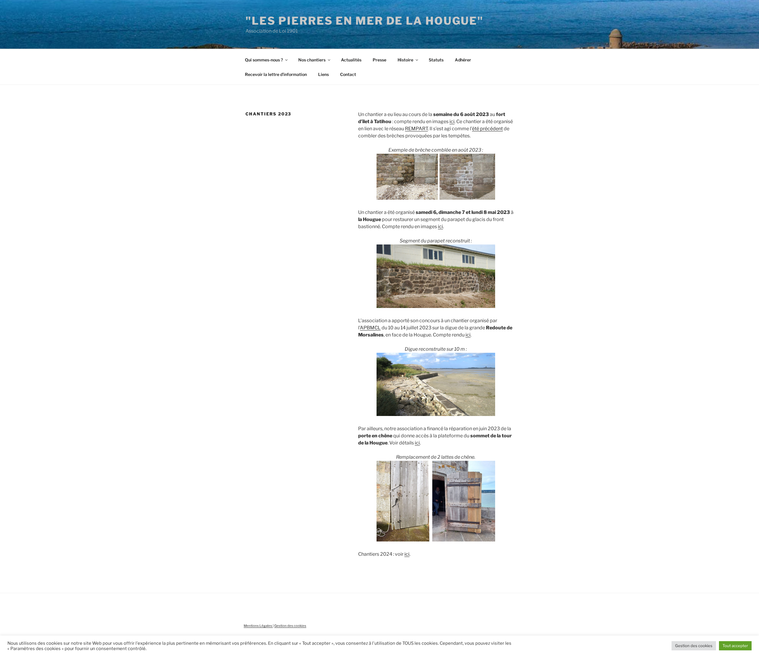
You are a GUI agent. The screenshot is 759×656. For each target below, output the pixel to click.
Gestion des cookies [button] (693, 645)
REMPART (416, 128)
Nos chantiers (312, 59)
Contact (348, 74)
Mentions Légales (258, 626)
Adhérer (463, 59)
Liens (323, 74)
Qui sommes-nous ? (264, 59)
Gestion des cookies (290, 626)
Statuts (436, 59)
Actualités (351, 59)
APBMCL (370, 328)
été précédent (487, 128)
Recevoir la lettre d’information (276, 74)
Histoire (405, 59)
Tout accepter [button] (735, 645)
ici (452, 121)
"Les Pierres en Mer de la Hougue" (364, 20)
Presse (379, 59)
